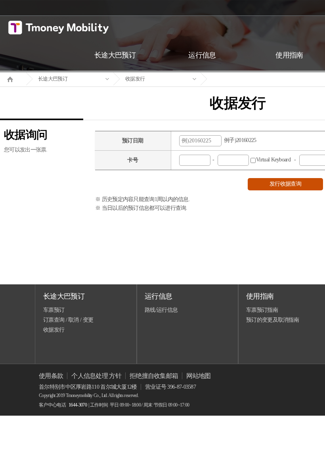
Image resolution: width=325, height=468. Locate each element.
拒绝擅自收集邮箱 (154, 375)
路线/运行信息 (161, 310)
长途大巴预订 (52, 79)
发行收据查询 (285, 184)
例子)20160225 (239, 140)
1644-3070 (78, 405)
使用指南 (259, 296)
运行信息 (158, 296)
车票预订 (53, 310)
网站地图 (198, 375)
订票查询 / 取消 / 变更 (68, 320)
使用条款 (51, 375)
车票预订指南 (262, 310)
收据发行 (135, 79)
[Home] (13, 78)
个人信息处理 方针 (96, 375)
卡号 (132, 160)
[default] (244, 79)
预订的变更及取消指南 (272, 320)
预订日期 (132, 141)
